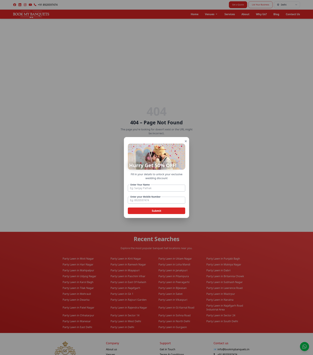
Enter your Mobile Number (145, 196)
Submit (156, 211)
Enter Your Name (140, 184)
